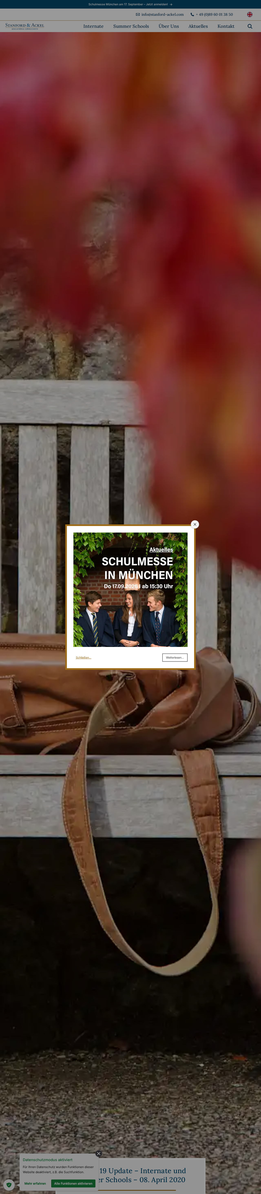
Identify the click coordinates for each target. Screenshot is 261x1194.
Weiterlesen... (175, 657)
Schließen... (83, 657)
